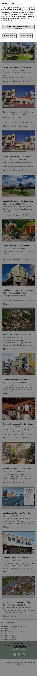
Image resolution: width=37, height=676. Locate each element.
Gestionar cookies (25, 35)
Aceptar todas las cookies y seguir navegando (18, 27)
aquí (11, 20)
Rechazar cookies (9, 35)
